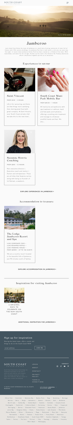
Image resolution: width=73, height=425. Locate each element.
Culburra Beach (30, 405)
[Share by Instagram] (57, 367)
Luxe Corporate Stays (16, 243)
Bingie (24, 400)
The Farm (24, 419)
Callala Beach (32, 403)
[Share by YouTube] (64, 367)
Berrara (10, 400)
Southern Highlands (52, 417)
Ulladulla (55, 419)
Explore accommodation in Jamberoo (36, 269)
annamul (51, 387)
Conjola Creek (60, 403)
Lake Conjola (52, 410)
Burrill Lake (11, 403)
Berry (17, 400)
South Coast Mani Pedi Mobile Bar (51, 97)
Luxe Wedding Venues (16, 248)
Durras (50, 405)
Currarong (41, 405)
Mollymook (45, 412)
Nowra (22, 414)
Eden (56, 405)
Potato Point (39, 414)
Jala (49, 388)
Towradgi (46, 419)
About (35, 367)
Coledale (50, 403)
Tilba (39, 419)
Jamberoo (62, 407)
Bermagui (65, 398)
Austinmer (18, 398)
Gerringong (11, 407)
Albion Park (9, 398)
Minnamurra (29, 412)
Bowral (40, 400)
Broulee (48, 400)
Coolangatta (9, 405)
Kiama (31, 410)
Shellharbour (11, 417)
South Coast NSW (37, 417)
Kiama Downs (40, 410)
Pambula (29, 414)
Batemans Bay (29, 398)
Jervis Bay (11, 410)
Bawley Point (40, 398)
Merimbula (62, 410)
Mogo (37, 412)
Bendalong (56, 398)
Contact (36, 371)
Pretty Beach (50, 414)
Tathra (8, 419)
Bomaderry (32, 400)
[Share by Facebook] (61, 367)
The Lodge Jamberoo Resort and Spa (17, 237)
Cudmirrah (19, 405)
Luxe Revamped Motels (16, 245)
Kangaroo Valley (22, 410)
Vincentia (64, 419)
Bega (48, 398)
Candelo (41, 403)
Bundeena (62, 400)
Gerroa (20, 407)
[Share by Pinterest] (68, 367)
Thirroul (32, 419)
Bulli (54, 400)
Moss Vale (55, 412)
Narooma (64, 412)
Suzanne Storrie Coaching (17, 159)
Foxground (64, 405)
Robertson (60, 414)
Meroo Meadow (11, 412)
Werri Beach (31, 421)
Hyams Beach (52, 407)
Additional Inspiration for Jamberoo (36, 322)
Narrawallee (13, 414)
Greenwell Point (30, 407)
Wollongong (42, 421)
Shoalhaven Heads (23, 417)
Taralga (63, 417)
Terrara (15, 419)
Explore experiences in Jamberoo (36, 191)
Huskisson (41, 407)
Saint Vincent (15, 96)
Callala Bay (21, 403)
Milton (21, 412)
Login (35, 364)
